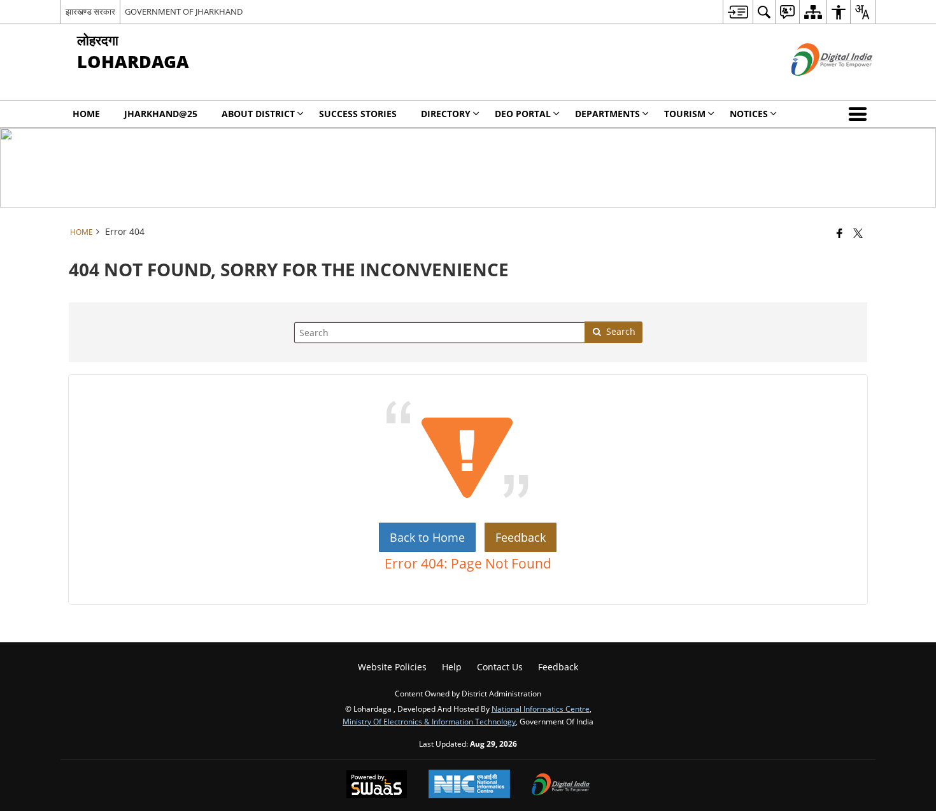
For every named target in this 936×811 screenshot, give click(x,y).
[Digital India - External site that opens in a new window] (816, 86)
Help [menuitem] (452, 667)
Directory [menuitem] (446, 114)
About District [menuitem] (258, 114)
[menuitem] (738, 12)
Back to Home (427, 537)
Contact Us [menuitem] (500, 667)
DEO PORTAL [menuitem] (523, 114)
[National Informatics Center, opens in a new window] (469, 785)
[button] (860, 114)
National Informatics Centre (541, 708)
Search (620, 331)
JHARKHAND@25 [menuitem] (160, 114)
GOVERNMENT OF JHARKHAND (184, 11)
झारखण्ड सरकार (90, 11)
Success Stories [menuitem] (358, 114)
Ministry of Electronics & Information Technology (429, 721)
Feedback (520, 537)
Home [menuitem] (86, 114)
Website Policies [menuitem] (392, 667)
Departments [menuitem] (607, 114)
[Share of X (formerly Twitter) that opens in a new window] (858, 233)
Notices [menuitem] (749, 114)
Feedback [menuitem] (558, 667)
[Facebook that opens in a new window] (839, 233)
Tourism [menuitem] (685, 114)
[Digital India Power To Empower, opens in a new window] (561, 785)
